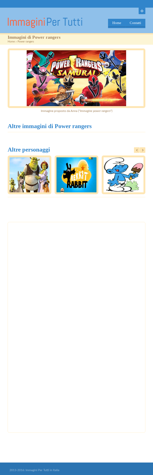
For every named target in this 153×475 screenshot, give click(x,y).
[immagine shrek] (29, 174)
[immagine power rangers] (76, 78)
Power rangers (26, 41)
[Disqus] (76, 276)
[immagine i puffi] (123, 174)
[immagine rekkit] (76, 174)
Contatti (135, 23)
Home (116, 23)
